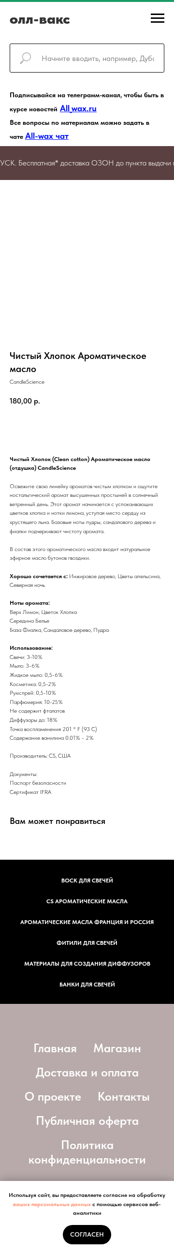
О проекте (53, 1096)
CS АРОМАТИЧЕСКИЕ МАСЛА (87, 901)
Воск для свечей (87, 880)
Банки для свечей (87, 984)
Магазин (117, 1048)
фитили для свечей (87, 943)
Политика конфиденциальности (87, 1151)
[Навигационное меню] (157, 18)
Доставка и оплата (87, 1072)
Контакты (124, 1096)
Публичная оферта (87, 1120)
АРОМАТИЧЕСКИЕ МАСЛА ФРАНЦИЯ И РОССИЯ (87, 922)
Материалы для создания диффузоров (87, 963)
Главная (55, 1048)
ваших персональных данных (52, 1204)
